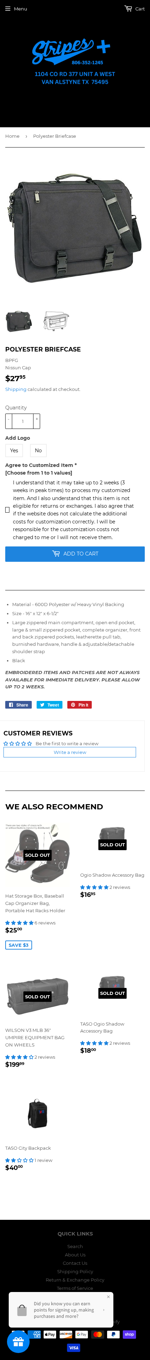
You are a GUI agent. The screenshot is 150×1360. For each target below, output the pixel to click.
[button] (20, 922)
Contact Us (75, 1263)
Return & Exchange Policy (75, 1280)
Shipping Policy (75, 1271)
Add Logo (17, 438)
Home (12, 136)
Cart (139, 9)
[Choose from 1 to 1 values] (38, 473)
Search (75, 1246)
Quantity (16, 408)
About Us (75, 1254)
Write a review (70, 752)
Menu (20, 9)
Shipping (16, 389)
